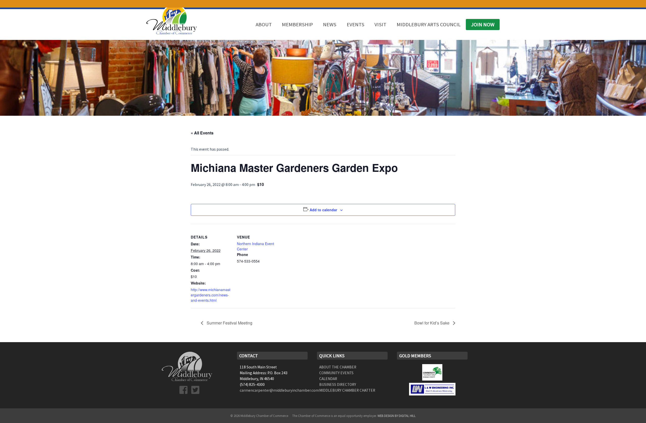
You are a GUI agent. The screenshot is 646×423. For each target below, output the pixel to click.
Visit (380, 24)
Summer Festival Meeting (229, 323)
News (329, 24)
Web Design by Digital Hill (397, 416)
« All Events (202, 133)
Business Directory (337, 384)
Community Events (336, 372)
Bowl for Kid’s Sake (432, 323)
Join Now (482, 24)
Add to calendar (323, 209)
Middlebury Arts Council (429, 24)
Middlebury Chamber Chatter (347, 390)
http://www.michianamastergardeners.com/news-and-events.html (210, 295)
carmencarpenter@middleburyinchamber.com (279, 390)
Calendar (328, 378)
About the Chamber (337, 367)
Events (355, 24)
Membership (297, 24)
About (264, 24)
